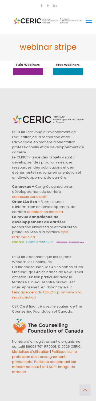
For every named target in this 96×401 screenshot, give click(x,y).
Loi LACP (49, 366)
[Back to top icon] (85, 390)
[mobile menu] (88, 20)
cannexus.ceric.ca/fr (30, 196)
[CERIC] (48, 21)
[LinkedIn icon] (55, 5)
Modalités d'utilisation (30, 351)
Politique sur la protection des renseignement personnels (44, 356)
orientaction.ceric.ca (45, 211)
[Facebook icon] (41, 5)
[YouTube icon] (48, 5)
